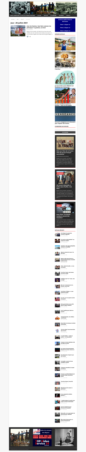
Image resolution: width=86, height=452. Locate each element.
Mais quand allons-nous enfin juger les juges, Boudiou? (67, 304)
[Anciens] (18, 30)
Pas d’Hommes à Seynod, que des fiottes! (67, 355)
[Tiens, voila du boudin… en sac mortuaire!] (57, 267)
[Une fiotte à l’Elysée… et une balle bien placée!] (57, 293)
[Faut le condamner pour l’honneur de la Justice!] (57, 408)
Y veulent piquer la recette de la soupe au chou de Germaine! (68, 401)
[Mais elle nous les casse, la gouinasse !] (57, 389)
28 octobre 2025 (64, 268)
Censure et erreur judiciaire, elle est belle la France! (68, 343)
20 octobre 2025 (64, 325)
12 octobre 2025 (64, 377)
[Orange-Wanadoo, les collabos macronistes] (57, 318)
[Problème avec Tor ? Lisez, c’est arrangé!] (57, 280)
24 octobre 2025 (64, 300)
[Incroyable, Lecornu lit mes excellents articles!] (57, 362)
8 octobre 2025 (64, 403)
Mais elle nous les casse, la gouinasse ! (66, 388)
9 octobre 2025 (64, 396)
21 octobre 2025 (64, 319)
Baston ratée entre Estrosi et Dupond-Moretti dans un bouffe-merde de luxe (68, 259)
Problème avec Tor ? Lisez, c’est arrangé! (68, 279)
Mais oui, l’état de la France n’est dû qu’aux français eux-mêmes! (64, 152)
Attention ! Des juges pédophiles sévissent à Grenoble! (68, 246)
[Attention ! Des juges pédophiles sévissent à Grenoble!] (57, 247)
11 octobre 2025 (64, 382)
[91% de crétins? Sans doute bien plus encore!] (57, 331)
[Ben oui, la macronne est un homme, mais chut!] (57, 286)
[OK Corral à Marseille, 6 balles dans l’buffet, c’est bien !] (65, 177)
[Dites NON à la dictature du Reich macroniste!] (57, 324)
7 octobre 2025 (64, 409)
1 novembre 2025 (64, 242)
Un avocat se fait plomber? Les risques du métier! (67, 240)
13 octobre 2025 (64, 370)
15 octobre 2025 (64, 357)
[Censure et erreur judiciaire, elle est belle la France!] (57, 343)
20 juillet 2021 (30, 29)
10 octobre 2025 (64, 390)
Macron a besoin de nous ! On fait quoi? (67, 253)
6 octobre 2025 (64, 415)
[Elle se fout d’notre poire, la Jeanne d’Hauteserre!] (57, 421)
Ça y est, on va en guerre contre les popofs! (68, 298)
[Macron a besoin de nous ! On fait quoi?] (57, 253)
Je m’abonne (53, 15)
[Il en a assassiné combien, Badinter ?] (57, 395)
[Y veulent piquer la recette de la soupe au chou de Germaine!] (57, 402)
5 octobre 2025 (64, 422)
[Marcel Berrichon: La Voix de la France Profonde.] (43, 13)
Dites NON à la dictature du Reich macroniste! (68, 324)
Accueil (39, 15)
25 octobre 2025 (64, 294)
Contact (68, 15)
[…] (51, 34)
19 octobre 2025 (64, 332)
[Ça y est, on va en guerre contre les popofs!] (57, 299)
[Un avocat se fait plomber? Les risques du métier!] (57, 241)
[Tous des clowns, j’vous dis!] (57, 383)
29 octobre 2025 (64, 262)
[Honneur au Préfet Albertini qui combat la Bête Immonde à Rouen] (57, 375)
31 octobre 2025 (64, 248)
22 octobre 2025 (64, 313)
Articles (46, 15)
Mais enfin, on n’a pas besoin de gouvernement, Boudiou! (68, 414)
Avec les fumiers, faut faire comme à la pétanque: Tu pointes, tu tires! (39, 27)
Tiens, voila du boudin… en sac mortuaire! (67, 266)
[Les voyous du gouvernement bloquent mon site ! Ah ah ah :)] (57, 350)
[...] (58, 165)
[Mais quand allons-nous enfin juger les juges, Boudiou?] (57, 305)
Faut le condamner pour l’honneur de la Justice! (66, 407)
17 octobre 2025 (64, 338)
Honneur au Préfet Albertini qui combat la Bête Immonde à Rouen (68, 375)
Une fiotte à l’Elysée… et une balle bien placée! (67, 292)
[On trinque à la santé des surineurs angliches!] (57, 234)
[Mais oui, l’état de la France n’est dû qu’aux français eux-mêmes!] (65, 143)
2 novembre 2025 (64, 235)
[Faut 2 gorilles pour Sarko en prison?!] (57, 312)
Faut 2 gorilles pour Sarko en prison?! (67, 311)
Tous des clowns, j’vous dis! (67, 381)
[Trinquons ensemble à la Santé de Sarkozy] (57, 369)
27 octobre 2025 (64, 281)
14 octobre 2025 (64, 363)
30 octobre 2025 (64, 254)
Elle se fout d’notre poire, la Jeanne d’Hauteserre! (67, 420)
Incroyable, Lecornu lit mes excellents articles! (67, 362)
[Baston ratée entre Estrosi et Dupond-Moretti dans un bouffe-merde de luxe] (57, 260)
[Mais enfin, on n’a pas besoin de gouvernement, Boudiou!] (57, 414)
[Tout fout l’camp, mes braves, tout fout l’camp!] (57, 274)
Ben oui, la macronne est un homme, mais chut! (67, 285)
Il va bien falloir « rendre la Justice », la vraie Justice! (67, 336)
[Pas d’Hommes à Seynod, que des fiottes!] (57, 356)
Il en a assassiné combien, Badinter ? (66, 395)
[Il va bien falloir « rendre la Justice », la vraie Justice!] (57, 337)
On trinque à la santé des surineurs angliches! (66, 234)
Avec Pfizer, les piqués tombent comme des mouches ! (63, 216)
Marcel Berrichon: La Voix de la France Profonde (22, 15)
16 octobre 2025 (64, 344)
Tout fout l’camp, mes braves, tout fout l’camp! (67, 273)
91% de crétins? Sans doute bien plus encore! (68, 330)
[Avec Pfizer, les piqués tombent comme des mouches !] (65, 208)
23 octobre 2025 (64, 306)
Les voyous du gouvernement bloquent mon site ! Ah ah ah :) (67, 349)
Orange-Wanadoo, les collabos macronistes (67, 317)
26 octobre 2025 (64, 287)
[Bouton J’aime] (28, 37)
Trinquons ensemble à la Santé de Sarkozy (67, 368)
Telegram (61, 15)
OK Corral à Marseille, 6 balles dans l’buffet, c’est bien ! (64, 186)
